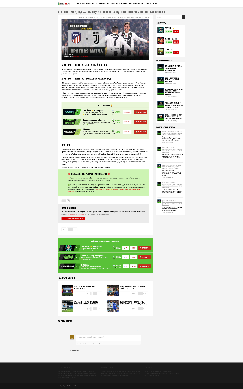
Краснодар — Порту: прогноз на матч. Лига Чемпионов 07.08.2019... (87, 303)
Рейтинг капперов (102, 4)
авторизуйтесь (136, 331)
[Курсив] (80, 343)
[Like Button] (64, 200)
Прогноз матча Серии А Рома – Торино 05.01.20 (85, 287)
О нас (155, 4)
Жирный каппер (171, 39)
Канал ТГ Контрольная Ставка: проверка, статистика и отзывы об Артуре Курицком (172, 133)
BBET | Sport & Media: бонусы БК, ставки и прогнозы (172, 79)
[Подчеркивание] (83, 343)
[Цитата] (93, 343)
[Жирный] (77, 343)
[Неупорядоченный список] (91, 343)
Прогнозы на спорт (136, 4)
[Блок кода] (96, 343)
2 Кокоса (168, 49)
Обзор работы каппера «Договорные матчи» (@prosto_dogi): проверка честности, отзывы (174, 104)
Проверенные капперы (85, 4)
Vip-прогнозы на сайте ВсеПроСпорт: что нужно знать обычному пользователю (173, 67)
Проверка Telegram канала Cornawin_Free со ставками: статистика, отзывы (174, 91)
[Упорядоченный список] (88, 343)
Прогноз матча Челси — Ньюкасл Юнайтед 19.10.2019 (132, 287)
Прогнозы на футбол (80, 57)
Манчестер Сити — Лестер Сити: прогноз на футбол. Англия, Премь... (133, 303)
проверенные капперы (76, 214)
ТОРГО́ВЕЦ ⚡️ (169, 28)
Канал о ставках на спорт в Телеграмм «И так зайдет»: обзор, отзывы (174, 116)
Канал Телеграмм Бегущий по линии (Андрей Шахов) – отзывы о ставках (171, 166)
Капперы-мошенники (119, 4)
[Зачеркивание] (85, 343)
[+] (104, 343)
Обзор (176, 31)
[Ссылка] (99, 343)
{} (101, 343)
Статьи (148, 4)
